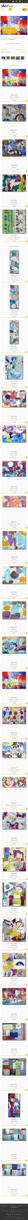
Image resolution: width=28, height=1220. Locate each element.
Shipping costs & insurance (16, 1210)
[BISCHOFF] (3, 58)
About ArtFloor (4, 1205)
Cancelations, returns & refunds (16, 1211)
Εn (27, 1)
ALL (23, 9)
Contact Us (20, 1205)
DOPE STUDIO (17, 1216)
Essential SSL (18, 1214)
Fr (24, 1)
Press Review (12, 1205)
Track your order (4, 1210)
